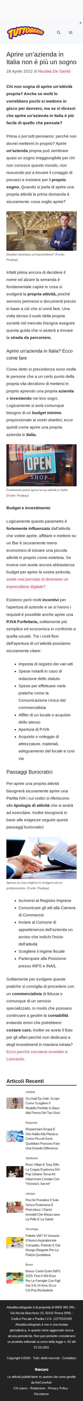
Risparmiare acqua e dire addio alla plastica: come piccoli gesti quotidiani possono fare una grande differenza (43, 1138)
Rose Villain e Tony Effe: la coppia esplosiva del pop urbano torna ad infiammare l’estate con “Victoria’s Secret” (43, 1174)
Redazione (37, 1388)
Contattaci (69, 1358)
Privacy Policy (58, 1388)
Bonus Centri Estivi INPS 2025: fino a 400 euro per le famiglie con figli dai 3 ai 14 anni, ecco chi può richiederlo (43, 1280)
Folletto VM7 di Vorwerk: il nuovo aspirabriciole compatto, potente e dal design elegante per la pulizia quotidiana (43, 1245)
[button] (59, 32)
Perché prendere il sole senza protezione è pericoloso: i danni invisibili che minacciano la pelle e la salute (43, 1209)
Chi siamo (20, 1388)
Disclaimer (41, 1394)
